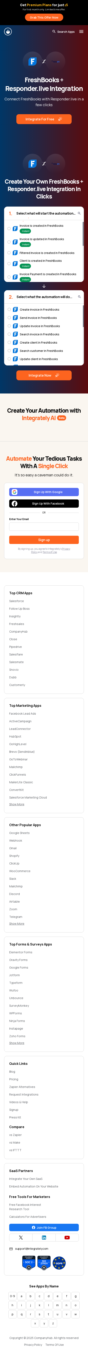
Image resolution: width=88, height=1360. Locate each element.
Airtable (14, 901)
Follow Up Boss (19, 609)
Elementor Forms (20, 952)
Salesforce (16, 601)
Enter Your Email (19, 519)
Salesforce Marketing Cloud (28, 797)
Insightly (14, 616)
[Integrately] (8, 31)
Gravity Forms (18, 960)
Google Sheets (19, 833)
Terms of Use (50, 552)
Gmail (13, 848)
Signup (13, 1110)
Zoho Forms (17, 1036)
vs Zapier (15, 1135)
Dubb (13, 677)
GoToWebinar (18, 759)
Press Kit (15, 1117)
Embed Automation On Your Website (33, 1186)
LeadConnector (20, 729)
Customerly (17, 685)
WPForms (15, 1013)
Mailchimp (16, 767)
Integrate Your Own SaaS (25, 1179)
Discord (14, 894)
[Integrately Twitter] (20, 1237)
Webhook (15, 840)
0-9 (12, 1296)
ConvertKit (16, 790)
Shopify (14, 856)
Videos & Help (18, 1102)
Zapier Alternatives (22, 1087)
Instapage (16, 1028)
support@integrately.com (31, 1249)
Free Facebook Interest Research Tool (25, 1207)
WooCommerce (19, 871)
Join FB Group (46, 1228)
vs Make (14, 1142)
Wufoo (13, 990)
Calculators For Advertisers (27, 1217)
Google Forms (18, 967)
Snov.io (14, 670)
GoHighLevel (17, 744)
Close (13, 639)
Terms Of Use (54, 1345)
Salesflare (16, 654)
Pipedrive (15, 647)
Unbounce (16, 998)
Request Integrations (23, 1094)
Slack (12, 879)
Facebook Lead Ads (22, 713)
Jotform (14, 975)
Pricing (13, 1079)
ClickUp (14, 863)
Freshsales (16, 624)
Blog (12, 1071)
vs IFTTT (15, 1150)
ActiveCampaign (20, 721)
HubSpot (15, 736)
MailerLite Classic (21, 782)
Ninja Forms (17, 1021)
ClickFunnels (17, 774)
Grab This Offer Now (44, 17)
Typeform (16, 983)
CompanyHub (18, 631)
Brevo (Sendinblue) (22, 752)
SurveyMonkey (19, 1006)
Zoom (13, 909)
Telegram (15, 917)
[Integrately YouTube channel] (67, 1237)
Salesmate (16, 662)
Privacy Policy (33, 1345)
